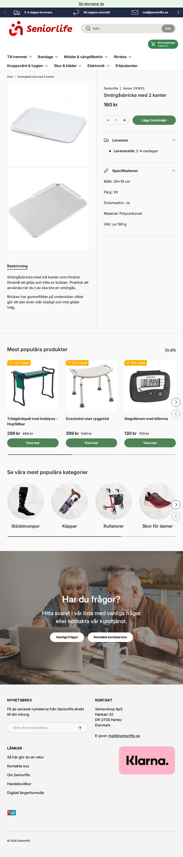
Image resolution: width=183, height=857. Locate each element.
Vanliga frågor (67, 637)
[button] (163, 44)
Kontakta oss (18, 766)
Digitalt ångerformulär (25, 792)
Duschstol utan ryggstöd (87, 418)
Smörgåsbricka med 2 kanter (35, 76)
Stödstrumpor (25, 526)
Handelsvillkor (19, 784)
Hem (10, 76)
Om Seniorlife (18, 775)
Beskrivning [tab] (17, 266)
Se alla (170, 349)
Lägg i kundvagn (154, 120)
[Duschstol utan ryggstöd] (91, 385)
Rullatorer (114, 526)
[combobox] (128, 28)
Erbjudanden (126, 65)
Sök (168, 28)
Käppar (69, 526)
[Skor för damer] (157, 501)
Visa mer (33, 443)
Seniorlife (111, 88)
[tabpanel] (48, 294)
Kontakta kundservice (110, 637)
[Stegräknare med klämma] (150, 385)
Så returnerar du (91, 4)
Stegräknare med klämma (146, 418)
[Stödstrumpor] (25, 501)
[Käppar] (69, 501)
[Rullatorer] (113, 501)
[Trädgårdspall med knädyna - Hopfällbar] (33, 385)
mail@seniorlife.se (124, 735)
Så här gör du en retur (25, 757)
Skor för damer (157, 526)
